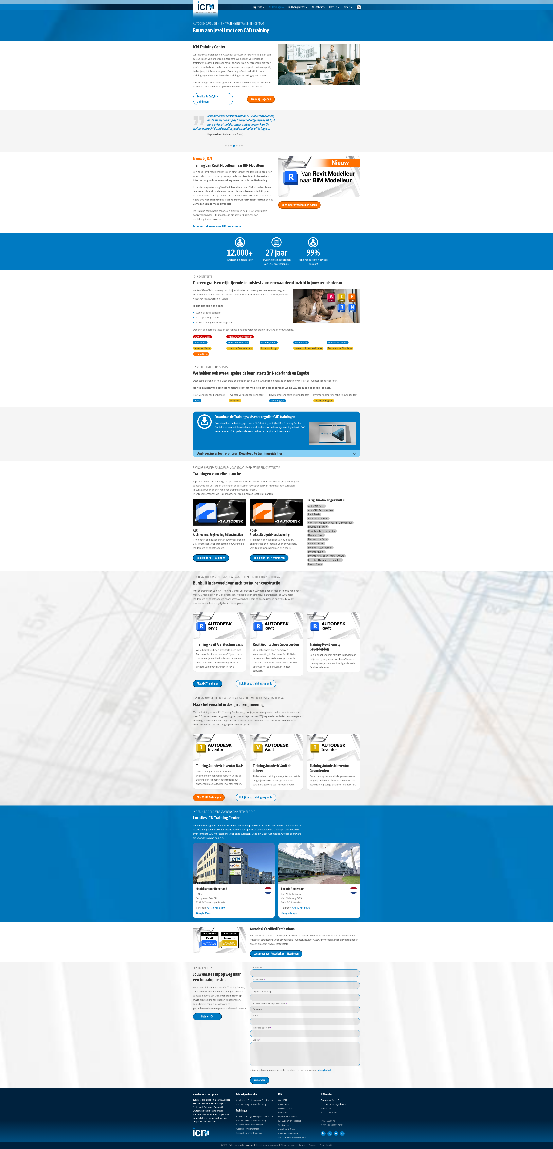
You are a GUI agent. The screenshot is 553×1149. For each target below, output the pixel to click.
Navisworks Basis (337, 342)
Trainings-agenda (261, 99)
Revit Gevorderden (238, 342)
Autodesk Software (287, 1129)
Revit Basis (200, 342)
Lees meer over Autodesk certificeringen (276, 953)
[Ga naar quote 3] (231, 145)
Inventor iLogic (269, 348)
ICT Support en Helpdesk (289, 1120)
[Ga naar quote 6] (239, 146)
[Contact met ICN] (342, 1133)
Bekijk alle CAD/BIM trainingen (207, 99)
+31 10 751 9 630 (301, 907)
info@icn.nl (326, 1108)
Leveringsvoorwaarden (267, 1145)
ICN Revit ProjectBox (288, 1133)
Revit (197, 400)
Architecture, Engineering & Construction (254, 1100)
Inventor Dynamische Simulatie (325, 560)
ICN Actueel (283, 1104)
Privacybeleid (326, 1145)
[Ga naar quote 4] (233, 145)
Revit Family (301, 342)
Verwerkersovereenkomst (293, 1145)
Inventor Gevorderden (240, 348)
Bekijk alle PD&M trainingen (269, 557)
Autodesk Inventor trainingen (249, 1133)
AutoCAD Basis (202, 336)
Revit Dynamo (268, 342)
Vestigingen (283, 1125)
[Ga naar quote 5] (236, 145)
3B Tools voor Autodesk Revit (292, 1137)
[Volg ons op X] (329, 1133)
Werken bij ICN (285, 1108)
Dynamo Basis (316, 535)
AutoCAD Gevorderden (240, 336)
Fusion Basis (201, 354)
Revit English (277, 400)
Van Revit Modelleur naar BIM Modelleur (330, 522)
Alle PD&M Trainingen (209, 797)
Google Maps (203, 913)
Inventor (235, 400)
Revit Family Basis (317, 526)
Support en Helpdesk (288, 1116)
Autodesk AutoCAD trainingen (249, 1124)
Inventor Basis (202, 348)
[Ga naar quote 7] (242, 145)
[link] (205, 9)
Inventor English (324, 400)
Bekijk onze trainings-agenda (255, 683)
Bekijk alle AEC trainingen (211, 557)
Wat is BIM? (283, 1112)
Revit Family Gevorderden (322, 531)
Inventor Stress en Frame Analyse (326, 555)
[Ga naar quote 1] (226, 145)
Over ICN (282, 1100)
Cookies (312, 1145)
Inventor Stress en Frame (308, 348)
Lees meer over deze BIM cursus (299, 204)
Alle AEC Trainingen (207, 683)
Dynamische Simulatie (340, 348)
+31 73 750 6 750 (216, 907)
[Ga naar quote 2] (228, 145)
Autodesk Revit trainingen (247, 1128)
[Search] (358, 7)
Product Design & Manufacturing (251, 1104)
